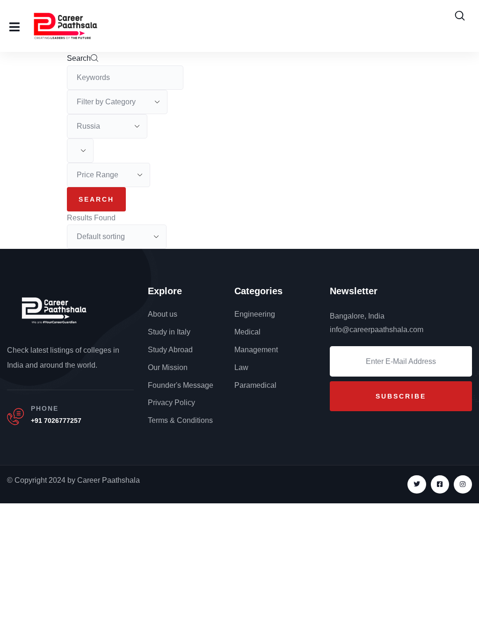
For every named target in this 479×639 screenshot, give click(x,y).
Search (79, 58)
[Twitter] (416, 484)
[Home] (54, 309)
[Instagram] (463, 484)
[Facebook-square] (440, 484)
